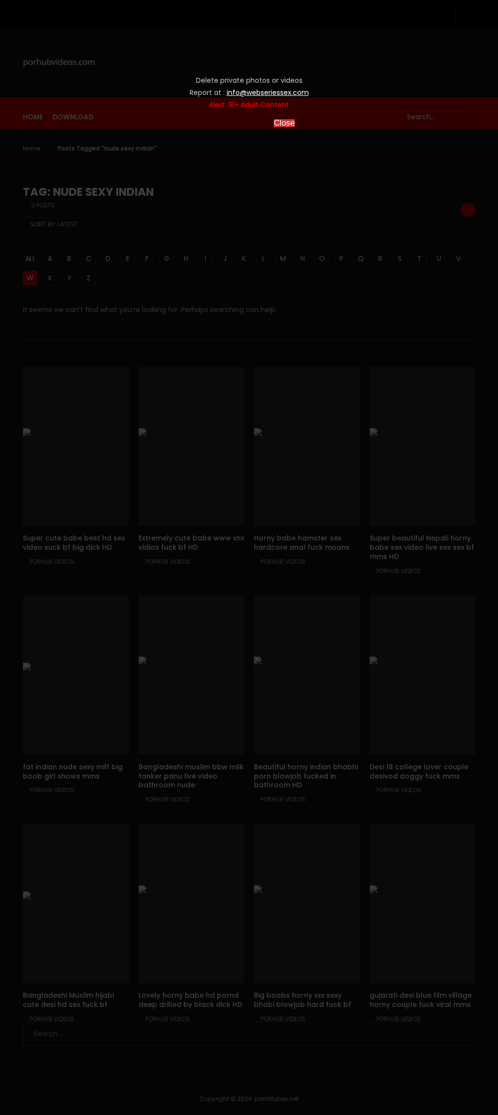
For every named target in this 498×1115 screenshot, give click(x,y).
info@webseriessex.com (268, 92)
